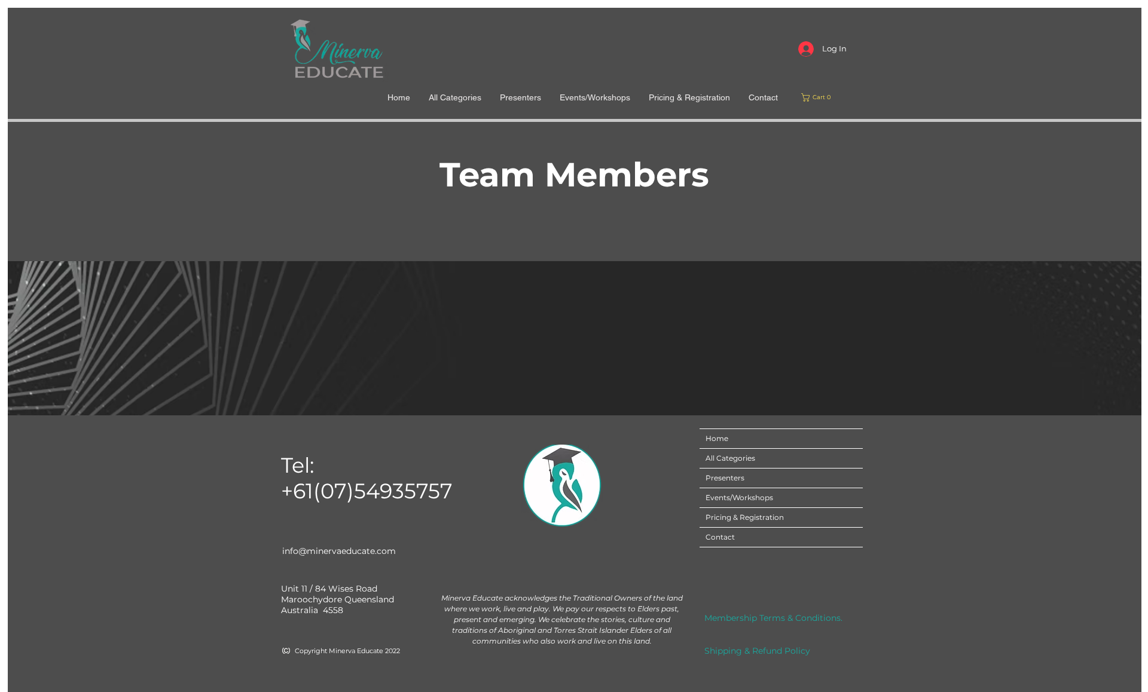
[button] (818, 97)
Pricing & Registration (745, 517)
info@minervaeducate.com (339, 551)
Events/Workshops (739, 497)
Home (717, 438)
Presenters (725, 477)
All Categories (730, 458)
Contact (720, 536)
